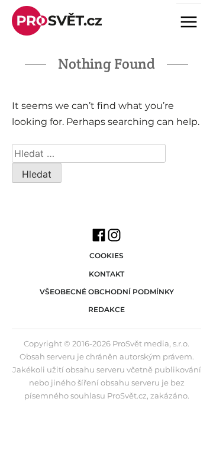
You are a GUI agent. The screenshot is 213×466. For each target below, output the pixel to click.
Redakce (106, 309)
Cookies (106, 255)
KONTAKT (106, 273)
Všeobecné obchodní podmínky (107, 291)
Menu (193, 23)
